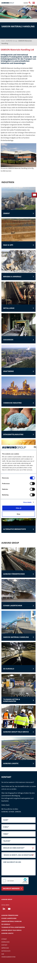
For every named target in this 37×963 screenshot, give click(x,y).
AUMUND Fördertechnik (9, 915)
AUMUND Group (11, 41)
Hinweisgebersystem (8, 957)
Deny (18, 514)
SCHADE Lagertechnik (8, 918)
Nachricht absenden (11, 889)
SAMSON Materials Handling (11, 921)
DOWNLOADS (5, 942)
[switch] (32, 483)
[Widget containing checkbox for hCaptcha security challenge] (15, 880)
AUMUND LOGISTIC (7, 933)
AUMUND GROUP (6, 899)
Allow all (18, 508)
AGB (2, 954)
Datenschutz (5, 951)
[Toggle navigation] (34, 2)
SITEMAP (4, 939)
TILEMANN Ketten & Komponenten (13, 927)
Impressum (5, 948)
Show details (27, 502)
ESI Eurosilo (5, 924)
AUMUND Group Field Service (11, 930)
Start (3, 41)
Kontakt (4, 945)
